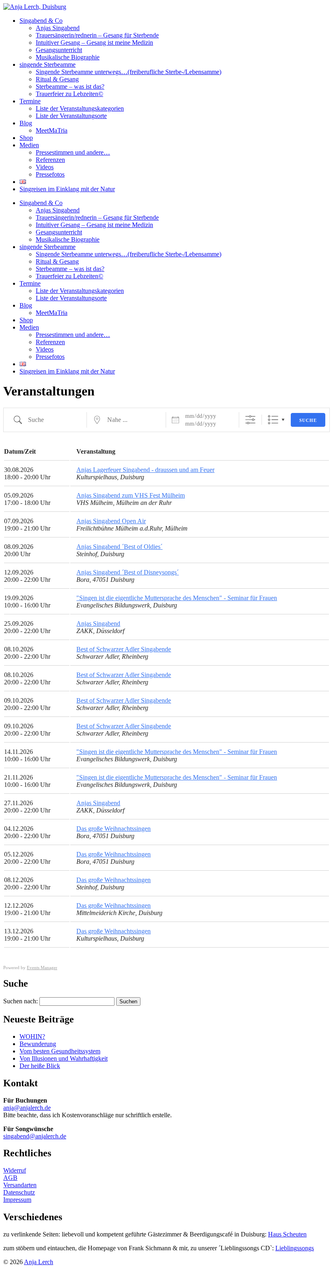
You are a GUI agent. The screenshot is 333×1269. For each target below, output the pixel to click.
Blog (25, 123)
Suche (308, 420)
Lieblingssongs (294, 1248)
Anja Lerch (38, 1261)
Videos (45, 167)
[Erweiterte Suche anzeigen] (250, 420)
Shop (26, 137)
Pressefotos (50, 174)
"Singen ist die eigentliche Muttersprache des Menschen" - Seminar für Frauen (176, 597)
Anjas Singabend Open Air (111, 521)
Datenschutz (19, 1192)
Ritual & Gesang (57, 79)
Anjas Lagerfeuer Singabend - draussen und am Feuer (145, 469)
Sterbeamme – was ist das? (70, 86)
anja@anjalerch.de (27, 1107)
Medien (29, 145)
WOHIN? (32, 1036)
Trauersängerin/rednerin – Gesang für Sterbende (97, 35)
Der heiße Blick (39, 1065)
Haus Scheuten (287, 1234)
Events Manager (42, 967)
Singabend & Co (41, 20)
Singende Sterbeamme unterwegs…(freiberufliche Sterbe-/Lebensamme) (128, 71)
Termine (30, 101)
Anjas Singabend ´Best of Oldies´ (119, 546)
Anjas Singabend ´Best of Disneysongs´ (127, 572)
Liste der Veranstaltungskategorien (80, 108)
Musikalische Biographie (67, 57)
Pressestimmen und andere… (73, 152)
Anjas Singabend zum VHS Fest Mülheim (130, 495)
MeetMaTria (51, 130)
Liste (273, 420)
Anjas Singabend (58, 27)
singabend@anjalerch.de (34, 1136)
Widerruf (14, 1170)
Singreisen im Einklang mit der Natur (67, 189)
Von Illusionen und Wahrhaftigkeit (63, 1058)
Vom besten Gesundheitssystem (59, 1051)
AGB (10, 1177)
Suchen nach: (20, 1001)
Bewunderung (37, 1043)
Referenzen (50, 159)
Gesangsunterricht (59, 49)
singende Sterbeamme (47, 64)
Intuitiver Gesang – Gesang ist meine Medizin (94, 42)
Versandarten (20, 1185)
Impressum (17, 1199)
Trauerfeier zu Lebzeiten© (69, 93)
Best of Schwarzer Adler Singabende (123, 649)
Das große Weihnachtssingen (113, 828)
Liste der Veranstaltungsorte (71, 115)
